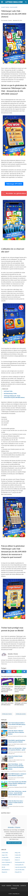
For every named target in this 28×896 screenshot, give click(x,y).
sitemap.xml (14, 888)
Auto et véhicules (7, 862)
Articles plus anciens (21, 714)
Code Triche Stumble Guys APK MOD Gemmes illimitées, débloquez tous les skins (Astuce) (17, 783)
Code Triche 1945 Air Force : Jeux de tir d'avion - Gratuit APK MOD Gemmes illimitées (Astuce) (17, 793)
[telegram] (24, 671)
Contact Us (23, 885)
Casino (17, 857)
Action (5, 852)
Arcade (5, 857)
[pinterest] (14, 671)
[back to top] (24, 892)
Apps (4, 855)
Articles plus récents (7, 714)
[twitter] (8, 671)
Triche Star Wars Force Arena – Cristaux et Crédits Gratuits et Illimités (16, 802)
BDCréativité (6, 869)
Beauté (4, 872)
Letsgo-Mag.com (14, 2)
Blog (17, 852)
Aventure (5, 864)
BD (3, 867)
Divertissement (20, 862)
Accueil (3, 885)
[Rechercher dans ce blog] (26, 2)
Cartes (18, 855)
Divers (17, 860)
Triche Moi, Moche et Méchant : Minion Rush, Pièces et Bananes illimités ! (16, 732)
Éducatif (18, 872)
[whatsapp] (19, 671)
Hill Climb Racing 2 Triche (10, 393)
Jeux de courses (20, 867)
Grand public (19, 864)
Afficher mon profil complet (14, 842)
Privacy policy (16, 885)
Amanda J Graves (14, 827)
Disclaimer (8, 885)
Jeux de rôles (19, 869)
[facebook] (3, 671)
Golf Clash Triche (8, 391)
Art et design (6, 860)
